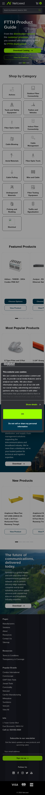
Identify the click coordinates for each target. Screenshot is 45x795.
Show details (31, 404)
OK (22, 414)
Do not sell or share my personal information (22, 425)
